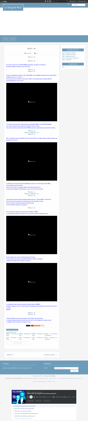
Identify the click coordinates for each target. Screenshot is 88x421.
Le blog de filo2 (13, 7)
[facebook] (45, 1)
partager (40, 400)
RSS (63, 67)
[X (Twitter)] (48, 1)
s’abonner (32, 400)
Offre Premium (78, 378)
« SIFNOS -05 (9, 354)
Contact (13, 39)
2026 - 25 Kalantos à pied (69, 54)
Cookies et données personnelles (39, 381)
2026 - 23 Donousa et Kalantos (70, 58)
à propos (47, 400)
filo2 (12, 378)
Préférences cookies (51, 381)
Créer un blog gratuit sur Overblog (30, 378)
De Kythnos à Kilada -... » (50, 354)
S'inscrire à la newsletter (12, 329)
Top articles (41, 378)
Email (45, 368)
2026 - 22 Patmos (66, 59)
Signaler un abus (52, 378)
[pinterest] (50, 1)
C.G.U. (58, 378)
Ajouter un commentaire (17, 342)
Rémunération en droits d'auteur (67, 378)
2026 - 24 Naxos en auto (68, 56)
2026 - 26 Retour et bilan (68, 53)
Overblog (52, 376)
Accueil (6, 39)
